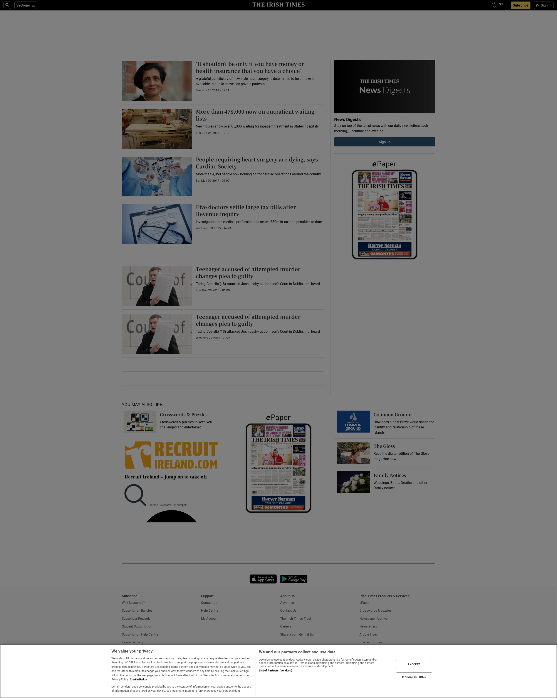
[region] (278, 671)
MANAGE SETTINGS (414, 676)
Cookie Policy (138, 679)
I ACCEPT (414, 664)
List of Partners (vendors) (275, 670)
